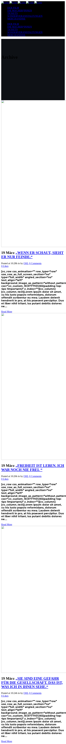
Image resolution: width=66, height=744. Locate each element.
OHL (26, 263)
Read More (6, 311)
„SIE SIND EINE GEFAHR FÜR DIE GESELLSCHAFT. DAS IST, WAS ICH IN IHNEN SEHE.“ (32, 682)
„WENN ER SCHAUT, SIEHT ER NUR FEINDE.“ (32, 255)
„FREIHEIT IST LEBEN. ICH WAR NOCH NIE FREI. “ (32, 468)
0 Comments (35, 263)
